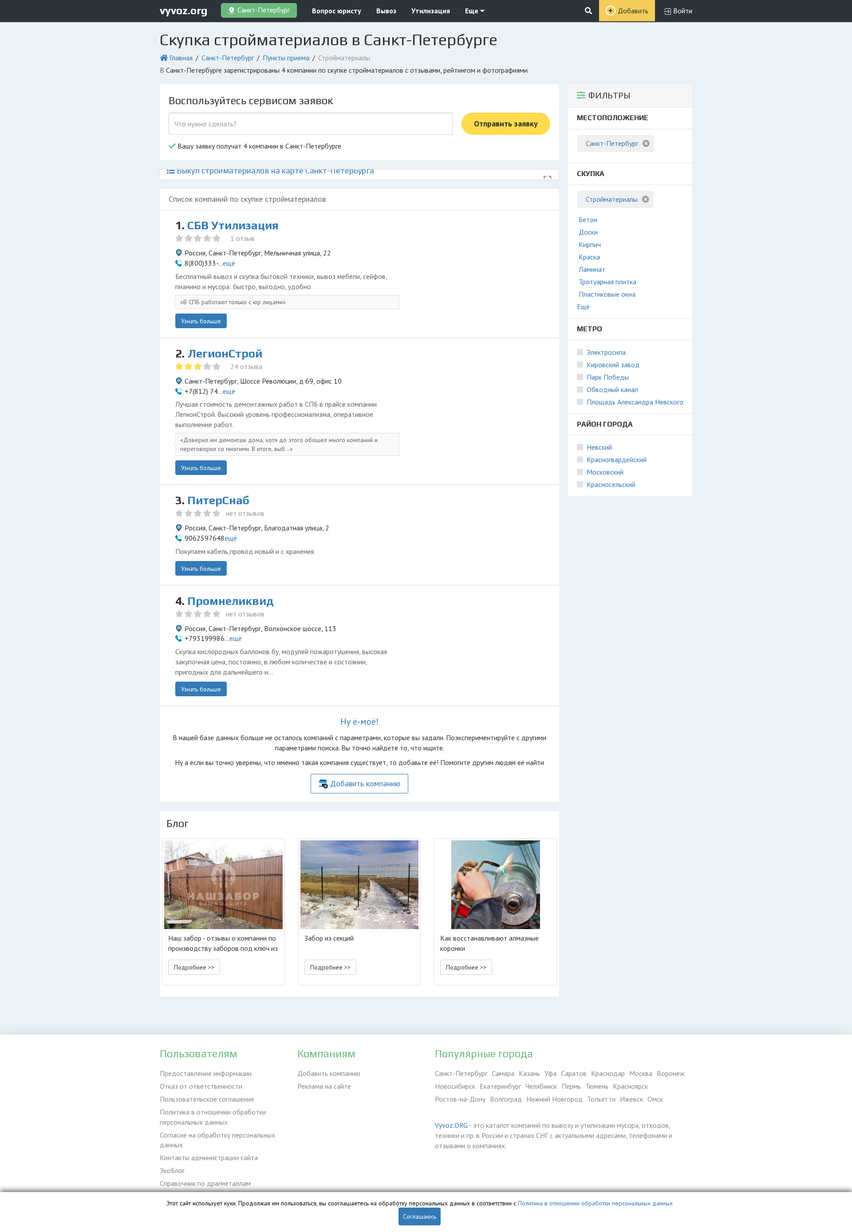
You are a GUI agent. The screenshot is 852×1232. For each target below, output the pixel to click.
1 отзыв (242, 238)
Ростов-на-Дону (460, 1099)
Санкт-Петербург (227, 57)
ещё (229, 263)
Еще (472, 10)
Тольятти (601, 1099)
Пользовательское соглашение (207, 1099)
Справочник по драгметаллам (205, 1183)
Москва (640, 1073)
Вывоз (386, 10)
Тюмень (596, 1086)
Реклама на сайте (324, 1086)
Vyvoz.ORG (451, 1125)
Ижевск (631, 1099)
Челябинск (541, 1086)
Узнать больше (201, 321)
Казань (529, 1073)
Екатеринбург (500, 1086)
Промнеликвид (230, 601)
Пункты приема (286, 57)
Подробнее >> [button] (194, 967)
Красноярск (630, 1086)
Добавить (633, 10)
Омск (655, 1099)
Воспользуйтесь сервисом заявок (251, 100)
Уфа (550, 1073)
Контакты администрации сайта (209, 1157)
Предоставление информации (206, 1073)
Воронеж (671, 1073)
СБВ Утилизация (233, 225)
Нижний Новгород (554, 1099)
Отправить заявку (506, 123)
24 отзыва (246, 366)
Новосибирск (455, 1086)
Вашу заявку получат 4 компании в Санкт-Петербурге (258, 145)
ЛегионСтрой (224, 353)
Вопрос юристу (336, 10)
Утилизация (430, 10)
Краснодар (608, 1073)
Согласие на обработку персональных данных (217, 1140)
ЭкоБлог (172, 1170)
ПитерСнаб (218, 500)
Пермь (571, 1086)
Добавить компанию (365, 783)
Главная (181, 57)
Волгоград (506, 1099)
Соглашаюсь (419, 1216)
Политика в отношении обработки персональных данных (213, 1116)
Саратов (574, 1073)
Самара (503, 1073)
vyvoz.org (184, 10)
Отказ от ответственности (201, 1086)
